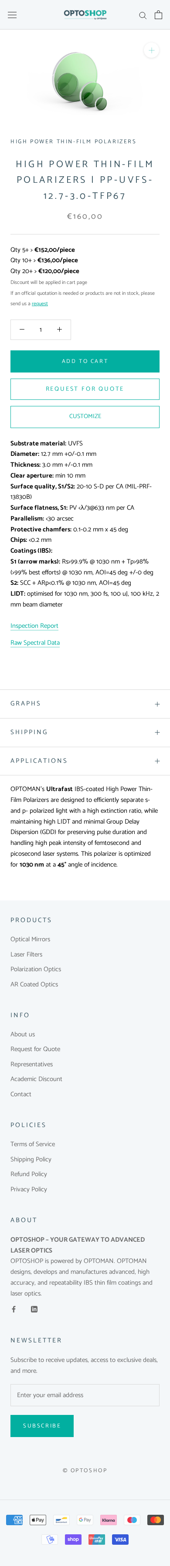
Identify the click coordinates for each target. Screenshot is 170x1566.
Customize (85, 417)
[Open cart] (158, 14)
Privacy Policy (28, 1190)
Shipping (29, 732)
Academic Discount (36, 1080)
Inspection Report (34, 625)
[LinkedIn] (34, 1309)
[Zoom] (151, 50)
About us (22, 1035)
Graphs (25, 703)
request (40, 304)
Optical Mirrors (30, 940)
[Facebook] (13, 1309)
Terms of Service (32, 1145)
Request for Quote (35, 1050)
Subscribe (42, 1426)
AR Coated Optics (34, 985)
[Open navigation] (12, 14)
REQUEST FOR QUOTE (85, 389)
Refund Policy (28, 1175)
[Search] (143, 15)
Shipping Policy (30, 1160)
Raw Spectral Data (35, 642)
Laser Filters (26, 955)
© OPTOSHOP (85, 1470)
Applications (39, 760)
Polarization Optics (35, 970)
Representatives (31, 1065)
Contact (20, 1095)
